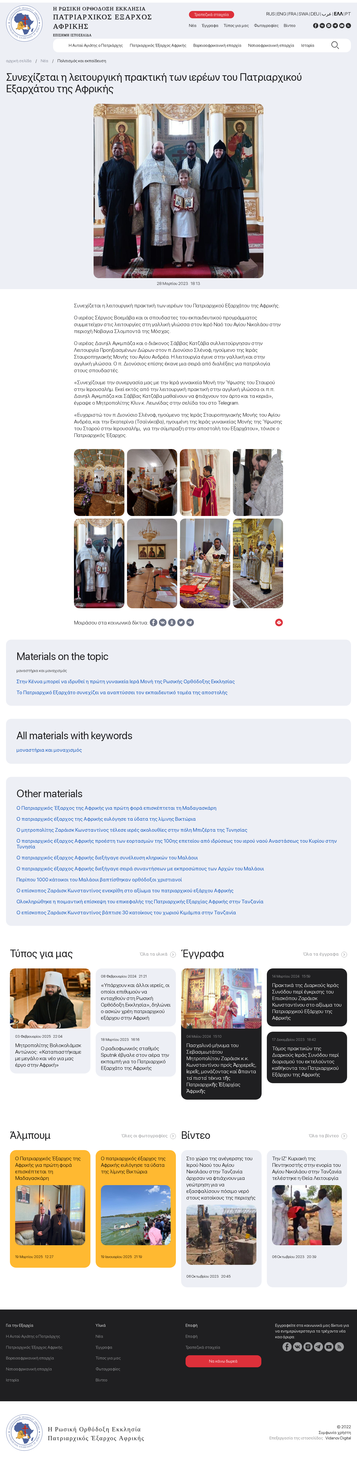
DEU (315, 13)
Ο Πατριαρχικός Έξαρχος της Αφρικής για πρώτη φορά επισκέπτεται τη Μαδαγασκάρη (116, 808)
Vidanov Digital (338, 1438)
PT (348, 13)
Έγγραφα (210, 25)
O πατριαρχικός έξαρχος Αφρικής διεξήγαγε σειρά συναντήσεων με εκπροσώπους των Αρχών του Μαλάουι (140, 868)
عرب (327, 13)
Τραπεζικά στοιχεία (211, 14)
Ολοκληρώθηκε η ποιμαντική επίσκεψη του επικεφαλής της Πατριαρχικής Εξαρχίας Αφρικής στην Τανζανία (139, 901)
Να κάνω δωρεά (223, 1361)
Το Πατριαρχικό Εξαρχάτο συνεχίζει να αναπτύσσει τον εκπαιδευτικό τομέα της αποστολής (121, 692)
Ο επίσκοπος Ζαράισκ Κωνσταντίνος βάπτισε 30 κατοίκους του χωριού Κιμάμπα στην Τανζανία (126, 912)
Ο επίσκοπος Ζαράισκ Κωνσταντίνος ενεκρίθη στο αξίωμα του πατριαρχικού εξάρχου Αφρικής (124, 890)
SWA (303, 13)
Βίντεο (289, 25)
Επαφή (192, 1336)
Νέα (193, 25)
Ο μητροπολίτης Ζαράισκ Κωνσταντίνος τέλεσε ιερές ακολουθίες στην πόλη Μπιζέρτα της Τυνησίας (131, 830)
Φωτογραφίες (266, 25)
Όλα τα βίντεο (324, 1135)
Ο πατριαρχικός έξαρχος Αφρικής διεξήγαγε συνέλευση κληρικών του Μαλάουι (107, 857)
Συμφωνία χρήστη (335, 1432)
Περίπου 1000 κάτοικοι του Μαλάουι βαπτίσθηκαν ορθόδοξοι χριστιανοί (99, 879)
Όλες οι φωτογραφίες (145, 1135)
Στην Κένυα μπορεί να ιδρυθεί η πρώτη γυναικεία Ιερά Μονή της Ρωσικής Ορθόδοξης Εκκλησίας (125, 681)
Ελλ (338, 13)
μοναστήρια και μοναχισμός (49, 750)
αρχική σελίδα (19, 60)
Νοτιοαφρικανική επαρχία (271, 45)
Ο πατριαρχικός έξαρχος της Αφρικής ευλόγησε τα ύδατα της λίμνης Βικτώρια (106, 819)
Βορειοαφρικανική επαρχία (217, 45)
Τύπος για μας (236, 25)
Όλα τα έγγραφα (321, 954)
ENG (281, 13)
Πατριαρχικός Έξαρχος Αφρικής (158, 45)
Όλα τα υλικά (154, 954)
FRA (292, 13)
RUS (270, 13)
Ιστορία (307, 45)
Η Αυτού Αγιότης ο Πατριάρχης (96, 45)
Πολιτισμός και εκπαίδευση (81, 60)
